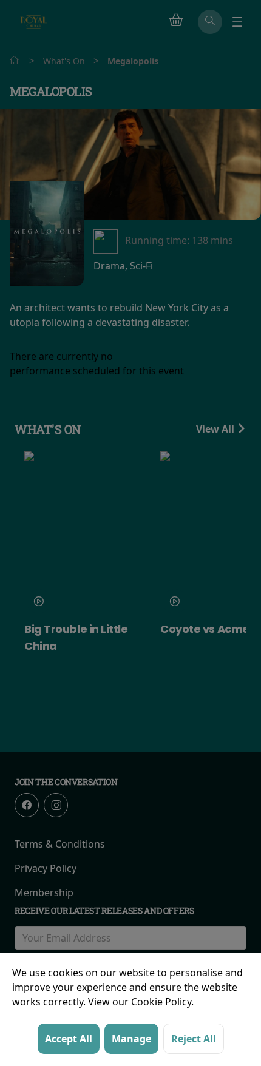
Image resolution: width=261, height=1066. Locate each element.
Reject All (193, 1038)
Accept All (68, 1038)
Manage (131, 1038)
